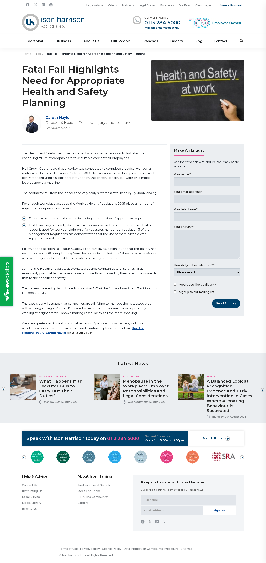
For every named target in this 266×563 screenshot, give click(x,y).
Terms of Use (68, 549)
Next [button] (262, 388)
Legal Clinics (31, 497)
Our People (121, 41)
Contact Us (30, 485)
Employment (132, 376)
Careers (176, 41)
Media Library (31, 502)
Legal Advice (94, 5)
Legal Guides (147, 5)
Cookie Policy (111, 549)
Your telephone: (185, 209)
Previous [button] (3, 389)
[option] (49, 390)
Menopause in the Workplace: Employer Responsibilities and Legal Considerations (146, 388)
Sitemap (187, 549)
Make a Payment (231, 5)
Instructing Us (32, 491)
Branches (150, 41)
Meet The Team (89, 491)
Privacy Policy (90, 549)
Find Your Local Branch (94, 485)
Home (26, 54)
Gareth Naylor (58, 117)
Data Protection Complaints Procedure (151, 549)
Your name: (182, 174)
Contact (220, 41)
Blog (198, 41)
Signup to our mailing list (196, 292)
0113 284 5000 (162, 22)
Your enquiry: (183, 227)
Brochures (167, 5)
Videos (112, 5)
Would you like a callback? (197, 284)
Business (63, 41)
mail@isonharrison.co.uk (161, 27)
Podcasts (128, 5)
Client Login (203, 5)
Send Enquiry (226, 303)
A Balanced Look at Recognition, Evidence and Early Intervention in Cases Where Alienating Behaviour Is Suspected (229, 396)
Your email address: (188, 192)
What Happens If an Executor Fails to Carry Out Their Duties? (61, 388)
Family (211, 376)
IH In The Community (93, 497)
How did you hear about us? (194, 265)
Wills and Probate (52, 376)
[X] (35, 5)
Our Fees (185, 5)
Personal (35, 41)
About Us (91, 41)
